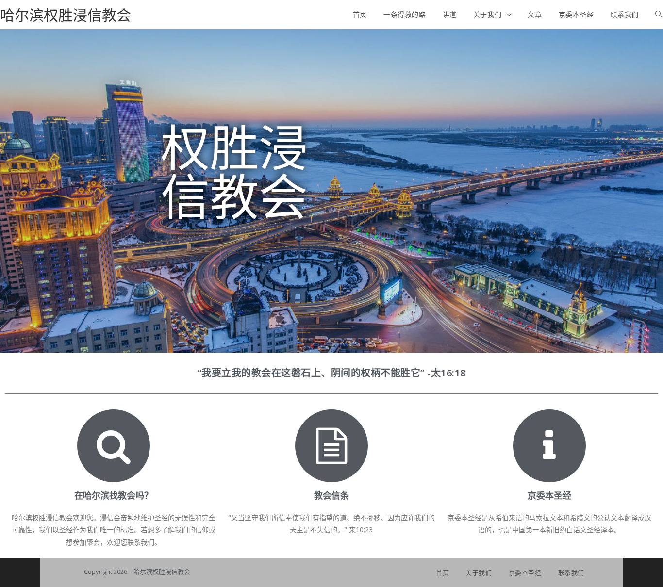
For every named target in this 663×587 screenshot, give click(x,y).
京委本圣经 (549, 495)
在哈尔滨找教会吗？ (113, 495)
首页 (442, 572)
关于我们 (478, 572)
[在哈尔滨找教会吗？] (113, 445)
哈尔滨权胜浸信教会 (65, 15)
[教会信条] (331, 445)
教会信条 (331, 495)
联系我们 (571, 572)
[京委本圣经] (549, 445)
